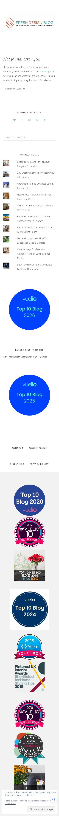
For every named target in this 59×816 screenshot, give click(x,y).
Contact (17, 448)
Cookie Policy (38, 448)
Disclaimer (17, 464)
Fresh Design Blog (29, 21)
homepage (45, 71)
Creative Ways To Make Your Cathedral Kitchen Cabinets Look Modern (33, 254)
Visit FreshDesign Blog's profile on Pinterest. (25, 356)
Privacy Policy (39, 464)
